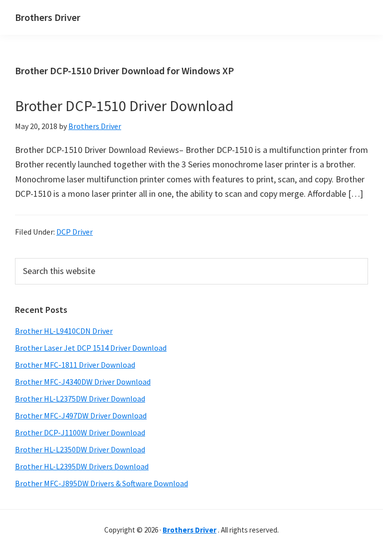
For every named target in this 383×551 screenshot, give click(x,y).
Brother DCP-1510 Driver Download (124, 105)
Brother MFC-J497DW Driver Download (81, 415)
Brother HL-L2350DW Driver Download (80, 449)
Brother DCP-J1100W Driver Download (80, 432)
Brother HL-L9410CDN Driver (64, 331)
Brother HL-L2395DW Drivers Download (82, 466)
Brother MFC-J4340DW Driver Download (83, 382)
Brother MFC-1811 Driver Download (75, 365)
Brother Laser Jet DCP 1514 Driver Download (91, 348)
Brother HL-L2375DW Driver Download (80, 399)
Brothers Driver (47, 17)
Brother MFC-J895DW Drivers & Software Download (101, 483)
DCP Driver (74, 232)
